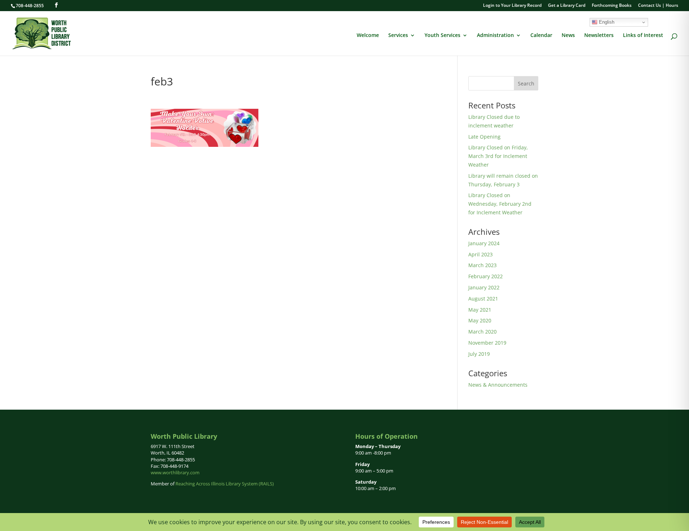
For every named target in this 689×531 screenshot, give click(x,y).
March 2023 (482, 265)
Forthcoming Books (612, 5)
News (568, 35)
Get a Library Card (566, 5)
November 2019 (487, 342)
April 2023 (480, 254)
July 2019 (479, 353)
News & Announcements (498, 384)
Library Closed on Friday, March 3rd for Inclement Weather (498, 156)
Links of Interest (643, 35)
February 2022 (485, 276)
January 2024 (484, 243)
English (605, 22)
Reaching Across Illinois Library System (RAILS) (224, 483)
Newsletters (599, 35)
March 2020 (482, 331)
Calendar (541, 35)
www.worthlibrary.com (175, 472)
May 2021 (479, 309)
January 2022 (484, 287)
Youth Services (442, 35)
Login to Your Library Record (512, 5)
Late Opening (484, 136)
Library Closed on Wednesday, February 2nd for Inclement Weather (499, 204)
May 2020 (479, 320)
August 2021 (483, 298)
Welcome (368, 35)
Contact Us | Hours (658, 5)
